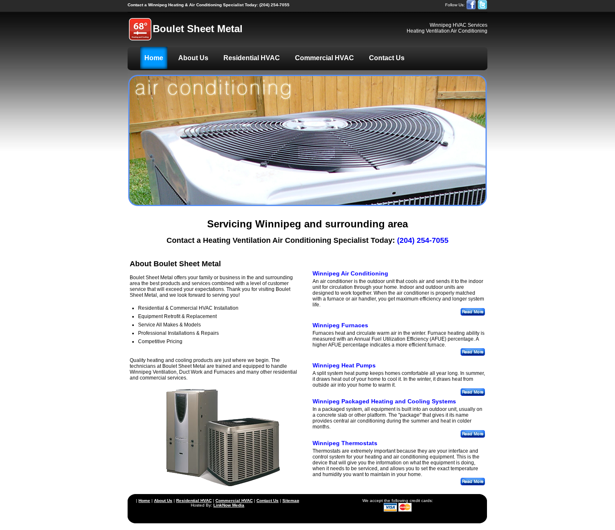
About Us (193, 57)
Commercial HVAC (324, 57)
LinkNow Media (228, 505)
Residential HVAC (251, 57)
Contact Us (387, 57)
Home (153, 57)
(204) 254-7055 (209, 5)
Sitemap (290, 500)
